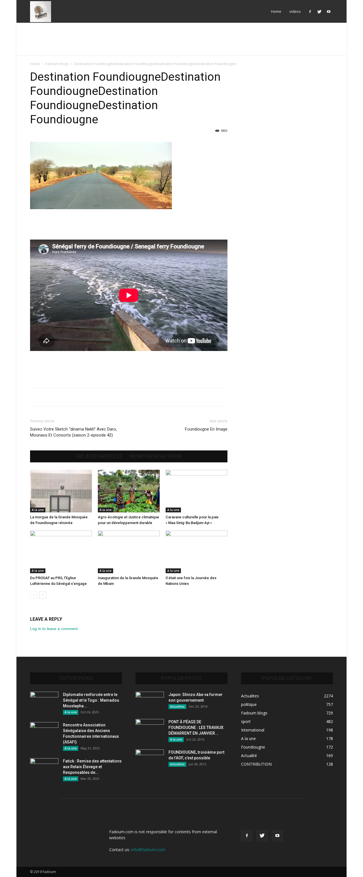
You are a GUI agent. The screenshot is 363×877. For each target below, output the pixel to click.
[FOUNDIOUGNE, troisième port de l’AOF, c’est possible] (150, 759)
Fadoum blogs (57, 63)
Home (276, 11)
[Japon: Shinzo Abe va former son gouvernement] (150, 702)
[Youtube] (328, 11)
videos (295, 11)
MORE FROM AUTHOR (155, 456)
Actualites (177, 706)
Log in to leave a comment (54, 628)
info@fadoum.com (148, 849)
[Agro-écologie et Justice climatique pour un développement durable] (129, 491)
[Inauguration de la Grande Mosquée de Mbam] (129, 552)
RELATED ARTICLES (100, 456)
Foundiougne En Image (206, 429)
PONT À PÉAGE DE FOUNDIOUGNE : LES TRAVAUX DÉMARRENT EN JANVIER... (195, 727)
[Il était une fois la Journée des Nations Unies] (196, 552)
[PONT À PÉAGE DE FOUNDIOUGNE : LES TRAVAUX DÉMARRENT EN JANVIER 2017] (150, 729)
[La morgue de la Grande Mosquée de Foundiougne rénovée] (61, 491)
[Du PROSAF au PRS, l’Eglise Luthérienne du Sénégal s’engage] (61, 552)
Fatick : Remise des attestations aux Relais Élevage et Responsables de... (92, 767)
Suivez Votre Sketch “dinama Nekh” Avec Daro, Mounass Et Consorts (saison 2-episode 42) (73, 432)
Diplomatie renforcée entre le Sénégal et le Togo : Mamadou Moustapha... (91, 700)
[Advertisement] (181, 42)
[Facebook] (310, 11)
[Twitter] (319, 11)
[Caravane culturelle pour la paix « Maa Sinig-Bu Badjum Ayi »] (196, 491)
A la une (38, 510)
